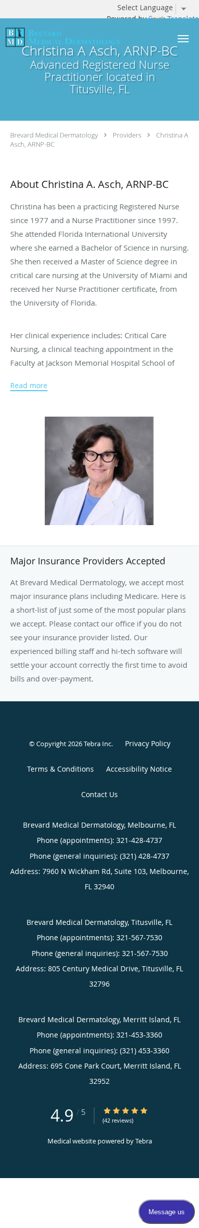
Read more (28, 385)
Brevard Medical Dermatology (54, 135)
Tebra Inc (97, 743)
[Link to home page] (82, 37)
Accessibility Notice (139, 769)
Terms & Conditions (60, 769)
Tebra (143, 1140)
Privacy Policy (147, 743)
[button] (183, 38)
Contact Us (99, 794)
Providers (127, 135)
